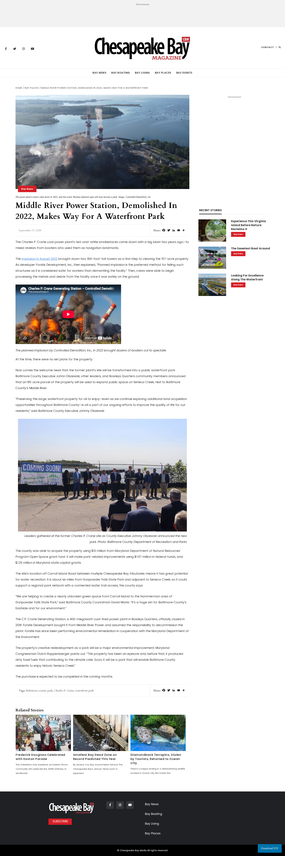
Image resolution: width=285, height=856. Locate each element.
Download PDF (269, 848)
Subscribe (60, 821)
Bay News (99, 73)
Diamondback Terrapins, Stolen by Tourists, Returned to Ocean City (155, 759)
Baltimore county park (39, 690)
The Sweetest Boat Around (250, 248)
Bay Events (184, 73)
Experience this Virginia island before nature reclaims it (248, 225)
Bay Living (142, 73)
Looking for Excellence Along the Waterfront (247, 277)
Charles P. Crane (64, 690)
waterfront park (84, 690)
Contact (267, 47)
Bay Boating (120, 73)
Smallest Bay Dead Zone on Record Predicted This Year (95, 757)
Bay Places (163, 73)
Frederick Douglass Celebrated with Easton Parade (40, 757)
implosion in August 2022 (39, 259)
